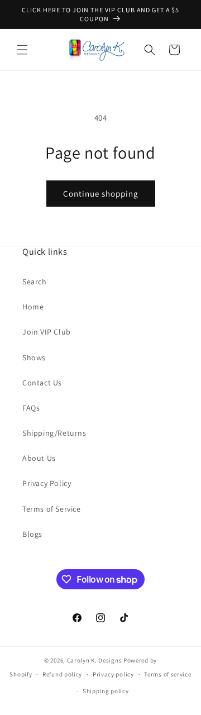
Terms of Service (51, 509)
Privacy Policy (46, 483)
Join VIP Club (46, 332)
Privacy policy (113, 674)
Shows (34, 357)
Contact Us (42, 383)
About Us (39, 458)
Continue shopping (100, 193)
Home (33, 307)
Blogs (32, 534)
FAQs (31, 408)
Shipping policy (106, 691)
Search (34, 282)
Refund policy (62, 674)
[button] (22, 49)
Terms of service (167, 674)
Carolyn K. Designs (94, 660)
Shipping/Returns (54, 433)
